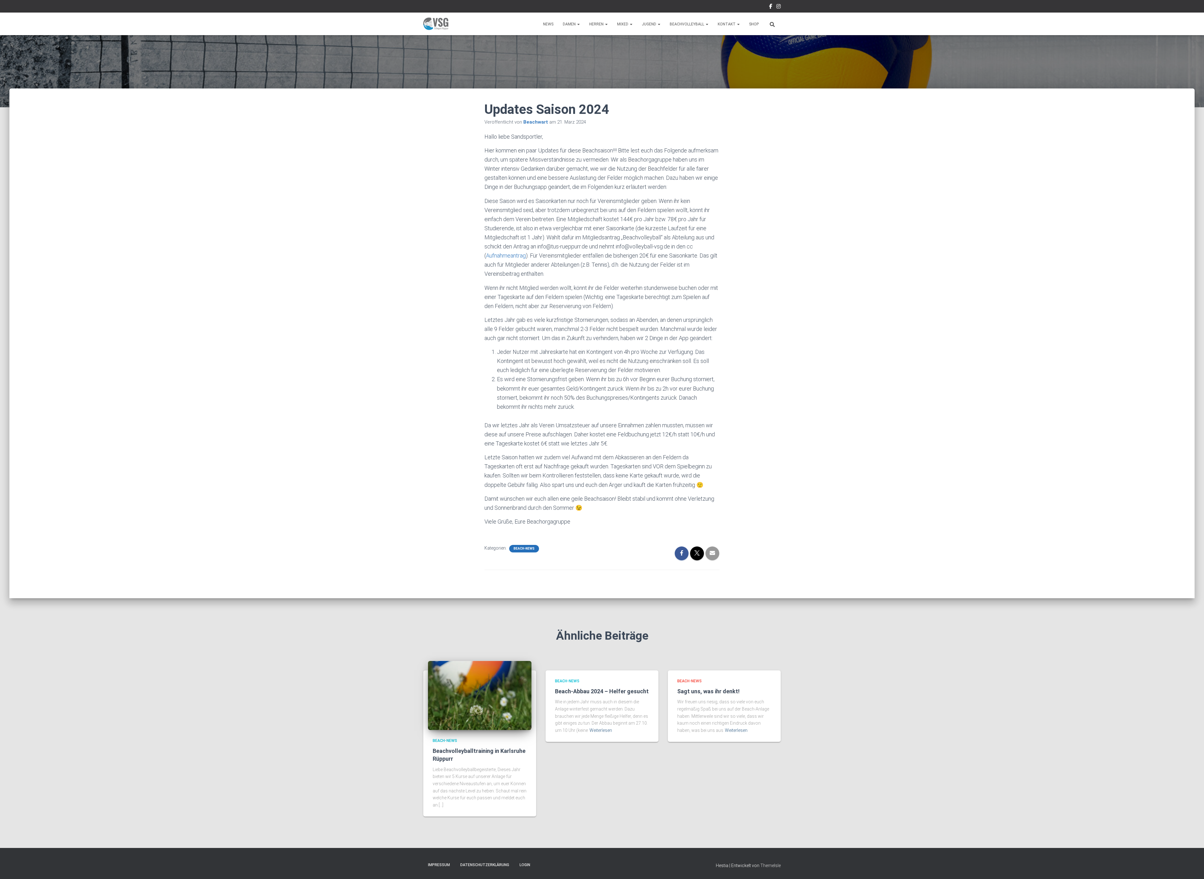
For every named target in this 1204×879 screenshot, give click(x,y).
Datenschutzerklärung (484, 865)
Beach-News (524, 548)
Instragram (778, 7)
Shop (754, 24)
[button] (578, 24)
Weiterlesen (600, 730)
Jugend (649, 24)
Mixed (623, 24)
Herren (597, 24)
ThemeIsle (770, 865)
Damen (570, 24)
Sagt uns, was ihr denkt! (708, 691)
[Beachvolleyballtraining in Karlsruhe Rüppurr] (479, 695)
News (548, 24)
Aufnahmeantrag (506, 255)
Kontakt (727, 24)
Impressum (439, 865)
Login (525, 865)
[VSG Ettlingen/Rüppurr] (436, 24)
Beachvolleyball (687, 24)
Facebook (770, 7)
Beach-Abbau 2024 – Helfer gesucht (602, 691)
